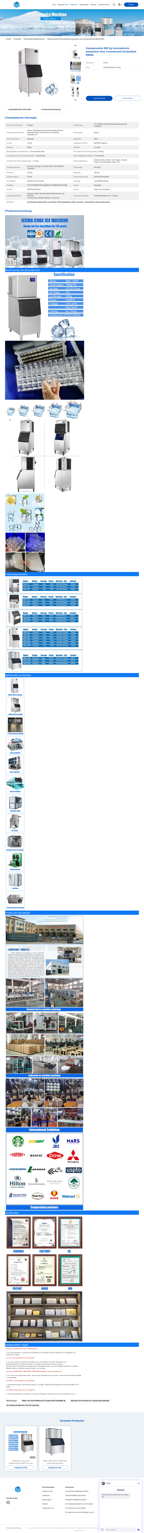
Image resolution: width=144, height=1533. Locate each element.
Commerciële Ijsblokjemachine (34, 39)
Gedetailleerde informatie (19, 109)
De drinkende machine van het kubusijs (23, 1405)
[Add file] (102, 1529)
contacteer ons (104, 4)
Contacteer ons (48, 1508)
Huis (54, 4)
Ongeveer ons (47, 1491)
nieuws (93, 4)
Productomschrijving (51, 109)
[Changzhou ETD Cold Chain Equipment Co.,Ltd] (16, 4)
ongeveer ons (62, 4)
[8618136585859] (8, 1502)
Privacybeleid (10, 1528)
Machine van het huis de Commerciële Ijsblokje (90, 1401)
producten (74, 4)
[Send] (138, 1529)
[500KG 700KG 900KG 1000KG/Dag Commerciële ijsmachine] (55, 1442)
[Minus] (138, 1483)
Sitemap (19, 1528)
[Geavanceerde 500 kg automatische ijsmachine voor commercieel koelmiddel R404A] (33, 72)
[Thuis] (17, 1492)
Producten (17, 39)
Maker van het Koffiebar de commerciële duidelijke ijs (44, 1401)
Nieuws (45, 1504)
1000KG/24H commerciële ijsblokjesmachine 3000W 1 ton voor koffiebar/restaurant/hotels (21, 1462)
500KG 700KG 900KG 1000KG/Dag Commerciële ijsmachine (55, 1462)
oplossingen (84, 4)
